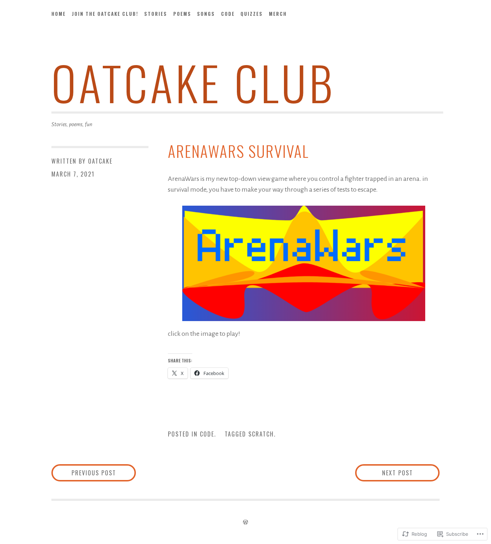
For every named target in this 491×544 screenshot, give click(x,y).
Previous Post (83, 472)
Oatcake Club (193, 82)
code (207, 434)
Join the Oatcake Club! (105, 13)
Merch (278, 13)
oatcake (100, 161)
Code (228, 13)
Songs (206, 13)
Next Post (384, 472)
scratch (261, 434)
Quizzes (251, 13)
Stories (155, 13)
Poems (182, 13)
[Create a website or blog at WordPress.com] (245, 522)
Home (58, 13)
